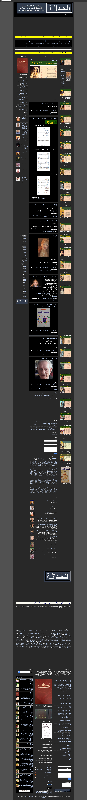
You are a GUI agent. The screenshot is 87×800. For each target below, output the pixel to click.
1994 (25, 296)
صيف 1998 (43, 488)
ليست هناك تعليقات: (37, 110)
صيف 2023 (49, 471)
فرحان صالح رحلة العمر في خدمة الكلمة (50, 423)
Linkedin (63, 75)
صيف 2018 (55, 471)
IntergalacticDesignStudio (29, 796)
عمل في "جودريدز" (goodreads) (65, 726)
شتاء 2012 (31, 490)
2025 (25, 238)
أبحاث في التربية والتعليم (50, 270)
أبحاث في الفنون (45, 113)
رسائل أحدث (54, 393)
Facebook (63, 71)
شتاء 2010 (47, 488)
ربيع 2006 (51, 490)
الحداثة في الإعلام (39, 469)
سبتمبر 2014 (24, 258)
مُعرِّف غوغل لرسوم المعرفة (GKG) (64, 695)
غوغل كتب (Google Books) (66, 727)
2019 (25, 247)
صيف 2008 (28, 644)
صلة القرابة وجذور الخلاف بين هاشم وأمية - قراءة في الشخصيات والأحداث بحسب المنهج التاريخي (47, 506)
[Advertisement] (43, 26)
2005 (25, 279)
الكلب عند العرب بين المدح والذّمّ (51, 512)
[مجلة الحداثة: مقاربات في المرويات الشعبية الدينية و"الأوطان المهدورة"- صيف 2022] (17, 761)
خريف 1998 (49, 483)
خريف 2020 (49, 465)
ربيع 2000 (42, 487)
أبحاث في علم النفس (36, 462)
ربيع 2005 (39, 492)
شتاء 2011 (37, 484)
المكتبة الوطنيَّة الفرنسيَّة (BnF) (65, 703)
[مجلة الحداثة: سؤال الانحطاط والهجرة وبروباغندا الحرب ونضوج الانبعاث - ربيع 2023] (17, 772)
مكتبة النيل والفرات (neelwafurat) (65, 741)
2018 (25, 249)
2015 (25, 254)
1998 (25, 290)
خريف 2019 (56, 633)
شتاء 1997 (55, 484)
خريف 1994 (55, 475)
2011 (25, 269)
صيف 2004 (46, 493)
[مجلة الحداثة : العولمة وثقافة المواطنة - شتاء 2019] (17, 682)
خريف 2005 (33, 489)
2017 (25, 250)
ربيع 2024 (68, 639)
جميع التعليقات (67, 786)
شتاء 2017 (44, 470)
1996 (25, 293)
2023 (25, 241)
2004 (25, 280)
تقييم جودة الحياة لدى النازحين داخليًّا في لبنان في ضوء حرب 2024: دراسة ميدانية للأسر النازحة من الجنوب (62, 685)
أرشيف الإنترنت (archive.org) (66, 706)
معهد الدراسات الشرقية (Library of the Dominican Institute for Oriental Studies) (63, 734)
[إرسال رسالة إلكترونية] (32, 110)
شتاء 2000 (63, 640)
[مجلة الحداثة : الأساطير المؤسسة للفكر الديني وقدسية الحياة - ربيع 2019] (17, 718)
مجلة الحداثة (30, 681)
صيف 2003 (51, 484)
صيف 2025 (51, 472)
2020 (25, 246)
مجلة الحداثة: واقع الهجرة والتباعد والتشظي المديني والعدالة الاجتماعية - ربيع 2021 (26, 739)
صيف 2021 (53, 474)
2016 (25, 252)
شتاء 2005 (35, 490)
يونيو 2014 (25, 260)
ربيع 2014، (33, 270)
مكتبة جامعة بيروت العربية (66, 748)
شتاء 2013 (41, 482)
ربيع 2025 (60, 639)
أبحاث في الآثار (37, 465)
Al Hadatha (35, 113)
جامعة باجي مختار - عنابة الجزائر (65, 720)
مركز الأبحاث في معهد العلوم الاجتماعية (64, 731)
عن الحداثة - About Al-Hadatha (53, 41)
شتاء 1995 (46, 482)
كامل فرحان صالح (48, 772)
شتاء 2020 (55, 465)
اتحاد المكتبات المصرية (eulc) (66, 704)
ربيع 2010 (31, 492)
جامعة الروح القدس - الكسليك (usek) (64, 718)
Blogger (43, 797)
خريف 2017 (37, 479)
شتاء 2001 (52, 488)
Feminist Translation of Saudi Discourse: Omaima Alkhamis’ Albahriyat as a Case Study (24, 145)
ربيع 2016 (55, 480)
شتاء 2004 (39, 480)
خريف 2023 (45, 466)
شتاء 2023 (18, 641)
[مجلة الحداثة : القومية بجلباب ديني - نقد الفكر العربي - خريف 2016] (17, 714)
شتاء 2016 (39, 198)
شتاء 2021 (45, 469)
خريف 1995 (55, 630)
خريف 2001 (42, 475)
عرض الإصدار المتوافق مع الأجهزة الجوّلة (43, 395)
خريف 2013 (55, 482)
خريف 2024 (38, 466)
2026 (25, 236)
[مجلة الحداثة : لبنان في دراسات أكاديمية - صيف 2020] (17, 721)
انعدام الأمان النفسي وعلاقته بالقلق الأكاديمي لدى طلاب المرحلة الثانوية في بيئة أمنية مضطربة (62, 688)
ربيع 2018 (52, 637)
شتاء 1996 (40, 478)
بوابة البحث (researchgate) (66, 717)
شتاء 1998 (44, 480)
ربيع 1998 (46, 487)
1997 (25, 291)
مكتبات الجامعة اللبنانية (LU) (66, 735)
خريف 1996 (38, 481)
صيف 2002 (54, 483)
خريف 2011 (47, 492)
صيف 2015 (34, 491)
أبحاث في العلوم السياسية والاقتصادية (39, 215)
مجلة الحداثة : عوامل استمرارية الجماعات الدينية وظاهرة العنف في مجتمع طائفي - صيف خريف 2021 (27, 744)
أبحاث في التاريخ (48, 461)
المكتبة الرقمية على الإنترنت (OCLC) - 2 (64, 711)
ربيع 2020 (43, 465)
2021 (25, 244)
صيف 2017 (45, 646)
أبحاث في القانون (25, 103)
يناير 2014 (25, 264)
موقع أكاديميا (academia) (66, 755)
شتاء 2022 (50, 473)
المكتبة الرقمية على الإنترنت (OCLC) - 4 (64, 714)
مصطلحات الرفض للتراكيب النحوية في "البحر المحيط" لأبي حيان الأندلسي (24, 158)
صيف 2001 (32, 482)
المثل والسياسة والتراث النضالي (49, 358)
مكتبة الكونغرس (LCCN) (66, 739)
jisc (70, 758)
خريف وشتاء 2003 (38, 483)
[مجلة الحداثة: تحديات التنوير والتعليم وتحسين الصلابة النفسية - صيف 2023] (17, 777)
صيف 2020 (51, 466)
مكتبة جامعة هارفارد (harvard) (65, 749)
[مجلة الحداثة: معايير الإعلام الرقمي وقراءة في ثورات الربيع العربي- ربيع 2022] (17, 756)
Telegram (63, 79)
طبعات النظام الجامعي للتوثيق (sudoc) (64, 724)
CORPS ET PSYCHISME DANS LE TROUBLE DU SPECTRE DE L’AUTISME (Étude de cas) (25, 172)
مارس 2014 (24, 261)
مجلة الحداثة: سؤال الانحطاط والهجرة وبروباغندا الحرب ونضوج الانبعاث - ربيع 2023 (26, 770)
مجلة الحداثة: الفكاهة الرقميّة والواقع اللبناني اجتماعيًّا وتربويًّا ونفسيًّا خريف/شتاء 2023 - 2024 (26, 780)
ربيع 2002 (41, 484)
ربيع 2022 (36, 471)
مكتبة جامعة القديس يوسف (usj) (65, 746)
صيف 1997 (42, 479)
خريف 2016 (50, 470)
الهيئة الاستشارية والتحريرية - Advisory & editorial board (59, 43)
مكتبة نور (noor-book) (67, 751)
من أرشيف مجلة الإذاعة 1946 (49, 103)
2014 (25, 255)
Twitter (63, 72)
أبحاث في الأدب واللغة (50, 215)
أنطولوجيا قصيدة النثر (47, 777)
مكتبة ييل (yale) (68, 752)
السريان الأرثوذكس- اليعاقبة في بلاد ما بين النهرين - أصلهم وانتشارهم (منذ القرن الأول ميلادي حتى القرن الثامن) (47, 519)
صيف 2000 (36, 482)
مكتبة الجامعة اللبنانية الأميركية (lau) (64, 738)
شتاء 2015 (44, 198)
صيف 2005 (38, 488)
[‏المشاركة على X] (54, 112)
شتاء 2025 (32, 466)
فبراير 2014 (24, 263)
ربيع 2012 (34, 487)
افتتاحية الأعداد (32, 463)
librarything (69, 759)
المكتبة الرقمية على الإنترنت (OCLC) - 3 (64, 713)
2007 (25, 276)
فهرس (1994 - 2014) (36, 493)
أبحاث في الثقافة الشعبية (50, 388)
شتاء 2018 (35, 478)
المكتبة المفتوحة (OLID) (67, 716)
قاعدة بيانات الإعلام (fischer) (66, 728)
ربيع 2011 (47, 490)
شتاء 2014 (40, 113)
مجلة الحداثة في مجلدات (28, 692)
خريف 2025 (53, 464)
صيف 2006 (46, 491)
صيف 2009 (46, 484)
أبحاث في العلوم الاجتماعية (40, 270)
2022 (25, 243)
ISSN (20, 46)
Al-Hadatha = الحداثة (47, 775)
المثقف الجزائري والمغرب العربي (48, 221)
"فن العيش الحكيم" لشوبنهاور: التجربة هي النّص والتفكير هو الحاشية (24, 152)
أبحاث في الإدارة (25, 83)
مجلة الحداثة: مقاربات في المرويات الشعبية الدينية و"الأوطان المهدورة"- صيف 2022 (27, 759)
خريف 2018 (42, 471)
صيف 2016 (42, 493)
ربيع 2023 (32, 473)
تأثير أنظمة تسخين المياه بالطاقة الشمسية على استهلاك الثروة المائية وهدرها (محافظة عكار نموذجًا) (46, 537)
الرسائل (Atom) (49, 398)
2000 (25, 287)
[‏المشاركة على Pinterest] (52, 112)
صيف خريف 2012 (49, 489)
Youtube (63, 78)
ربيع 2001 (50, 482)
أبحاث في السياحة (46, 478)
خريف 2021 (44, 473)
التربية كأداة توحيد (52, 235)
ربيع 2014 (54, 493)
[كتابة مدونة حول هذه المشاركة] (55, 112)
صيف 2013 (38, 491)
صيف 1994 (35, 480)
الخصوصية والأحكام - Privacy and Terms (32, 46)
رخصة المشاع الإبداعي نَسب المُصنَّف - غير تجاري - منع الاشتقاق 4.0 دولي (44, 792)
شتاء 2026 (47, 464)
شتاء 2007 (50, 493)
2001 (25, 285)
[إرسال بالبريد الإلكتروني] (56, 112)
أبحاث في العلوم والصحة (23, 99)
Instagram (63, 74)
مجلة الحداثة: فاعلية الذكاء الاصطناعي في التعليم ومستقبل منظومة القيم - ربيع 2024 (26, 785)
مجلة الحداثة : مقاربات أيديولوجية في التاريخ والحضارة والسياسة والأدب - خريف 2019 (26, 698)
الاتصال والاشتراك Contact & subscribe (27, 41)
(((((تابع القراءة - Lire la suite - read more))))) (49, 383)
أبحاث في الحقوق (53, 478)
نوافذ (39, 470)
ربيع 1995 (51, 487)
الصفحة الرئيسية (43, 393)
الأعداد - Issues (41, 41)
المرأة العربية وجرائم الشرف (50, 338)
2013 (25, 266)
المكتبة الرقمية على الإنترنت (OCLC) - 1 (64, 710)
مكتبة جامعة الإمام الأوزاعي (66, 742)
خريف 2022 (36, 475)
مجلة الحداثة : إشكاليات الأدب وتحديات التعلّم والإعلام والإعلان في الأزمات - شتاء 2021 (26, 734)
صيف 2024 (48, 647)
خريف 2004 (47, 479)
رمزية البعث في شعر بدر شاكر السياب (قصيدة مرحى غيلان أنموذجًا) (25, 138)
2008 (25, 274)
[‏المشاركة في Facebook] (53, 112)
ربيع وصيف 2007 (50, 480)
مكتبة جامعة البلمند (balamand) (65, 744)
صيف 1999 (52, 481)
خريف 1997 (33, 481)
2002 (25, 283)
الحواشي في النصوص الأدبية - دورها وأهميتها (49, 542)
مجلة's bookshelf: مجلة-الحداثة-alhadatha (24, 677)
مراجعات (44, 333)
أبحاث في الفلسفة (54, 463)
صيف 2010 (33, 488)
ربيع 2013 (43, 490)
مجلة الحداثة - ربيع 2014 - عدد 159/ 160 (43, 293)
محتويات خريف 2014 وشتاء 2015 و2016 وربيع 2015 (44, 118)
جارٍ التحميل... (54, 434)
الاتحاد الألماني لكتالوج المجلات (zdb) (64, 707)
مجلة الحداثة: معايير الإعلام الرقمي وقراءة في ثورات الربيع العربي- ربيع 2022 (26, 754)
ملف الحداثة (48, 300)
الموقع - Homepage (66, 41)
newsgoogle (62, 81)
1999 (25, 288)
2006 (25, 277)
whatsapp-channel (63, 83)
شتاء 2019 (47, 474)
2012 (25, 268)
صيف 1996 (33, 484)
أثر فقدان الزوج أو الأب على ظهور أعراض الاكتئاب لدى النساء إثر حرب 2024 (44, 429)
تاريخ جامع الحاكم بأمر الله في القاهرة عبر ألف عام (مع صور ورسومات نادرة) (25, 132)
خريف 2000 (44, 483)
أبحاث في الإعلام (51, 113)
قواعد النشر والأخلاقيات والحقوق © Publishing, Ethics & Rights (57, 46)
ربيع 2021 (34, 470)
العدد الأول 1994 (43, 489)
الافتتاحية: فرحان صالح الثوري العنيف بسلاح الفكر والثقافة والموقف (45, 421)
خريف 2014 (52, 198)
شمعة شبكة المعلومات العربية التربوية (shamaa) (62, 723)
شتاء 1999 (47, 481)
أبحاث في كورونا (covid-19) (37, 474)
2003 (25, 282)
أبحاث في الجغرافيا (42, 472)
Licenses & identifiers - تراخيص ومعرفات (35, 43)
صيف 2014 (50, 216)
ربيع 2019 (47, 637)
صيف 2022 (49, 475)
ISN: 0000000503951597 (66, 694)
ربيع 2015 (48, 198)
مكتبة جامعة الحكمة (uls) (66, 745)
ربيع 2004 (43, 492)
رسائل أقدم (33, 393)
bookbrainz (69, 756)
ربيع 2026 (51, 469)
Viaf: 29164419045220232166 (65, 698)
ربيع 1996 (32, 483)
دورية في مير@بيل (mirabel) (66, 721)
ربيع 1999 (32, 479)
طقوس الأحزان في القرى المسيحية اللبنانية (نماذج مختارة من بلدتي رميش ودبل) (24, 165)
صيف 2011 (42, 491)
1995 (25, 294)
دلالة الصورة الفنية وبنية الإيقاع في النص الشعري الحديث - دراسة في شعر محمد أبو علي (47, 525)
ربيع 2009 (35, 492)
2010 (25, 271)
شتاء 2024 (66, 643)
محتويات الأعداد (34, 198)
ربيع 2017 (38, 473)
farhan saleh (48, 767)
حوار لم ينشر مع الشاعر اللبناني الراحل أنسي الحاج (44, 276)
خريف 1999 (37, 489)
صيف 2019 (41, 464)
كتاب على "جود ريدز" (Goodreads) (65, 730)
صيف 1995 (35, 643)
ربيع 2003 (38, 487)
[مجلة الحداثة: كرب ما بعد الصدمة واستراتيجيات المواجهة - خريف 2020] (17, 731)
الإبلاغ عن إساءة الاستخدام (47, 781)
